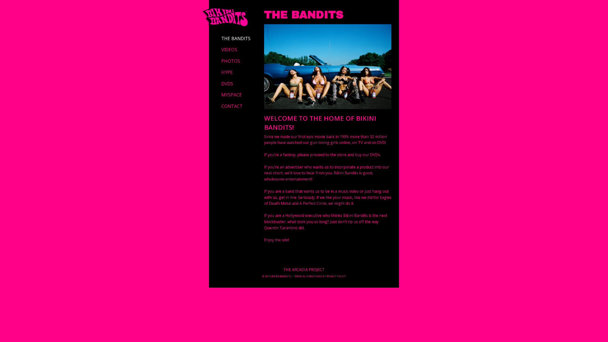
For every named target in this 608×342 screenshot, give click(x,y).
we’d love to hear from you (308, 173)
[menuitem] (236, 38)
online (344, 142)
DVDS (227, 84)
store (342, 154)
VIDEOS (229, 50)
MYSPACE (231, 95)
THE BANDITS (236, 38)
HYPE (227, 72)
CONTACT (231, 106)
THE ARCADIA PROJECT (304, 269)
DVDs (375, 154)
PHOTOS (230, 61)
